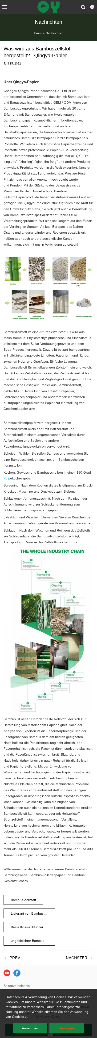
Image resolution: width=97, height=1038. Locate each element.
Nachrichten (54, 33)
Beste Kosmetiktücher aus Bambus (33, 927)
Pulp (7, 478)
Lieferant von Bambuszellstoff (33, 913)
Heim (38, 33)
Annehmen (30, 1028)
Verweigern (66, 1028)
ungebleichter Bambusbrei (30, 941)
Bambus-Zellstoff (23, 900)
